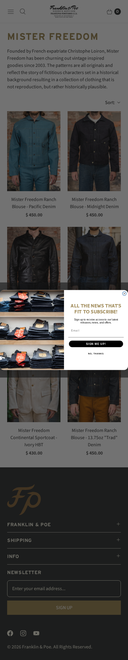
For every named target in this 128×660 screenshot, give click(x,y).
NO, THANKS (96, 354)
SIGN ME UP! (96, 343)
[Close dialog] (124, 294)
